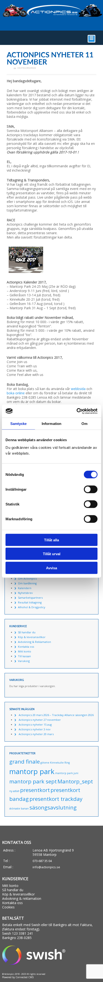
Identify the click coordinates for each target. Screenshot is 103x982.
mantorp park (31, 771)
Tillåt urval (51, 554)
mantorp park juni (66, 773)
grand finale (24, 761)
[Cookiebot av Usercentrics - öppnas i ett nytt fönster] (76, 411)
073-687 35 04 (42, 861)
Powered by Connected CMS (18, 977)
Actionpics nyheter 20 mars (36, 734)
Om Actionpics (27, 578)
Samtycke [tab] (18, 424)
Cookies (8, 907)
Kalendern (24, 588)
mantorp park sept (33, 781)
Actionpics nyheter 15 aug (35, 724)
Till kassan (24, 656)
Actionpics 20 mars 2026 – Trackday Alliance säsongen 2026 (56, 715)
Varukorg (24, 661)
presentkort (35, 790)
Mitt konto (24, 651)
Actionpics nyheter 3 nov (35, 729)
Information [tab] (51, 424)
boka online (16, 393)
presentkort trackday (55, 799)
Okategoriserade (26, 68)
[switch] (90, 489)
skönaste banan (19, 808)
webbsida (78, 388)
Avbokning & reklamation (21, 898)
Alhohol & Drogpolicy (31, 607)
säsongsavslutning (53, 807)
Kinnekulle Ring (60, 762)
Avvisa (51, 568)
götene (44, 762)
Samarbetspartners (30, 597)
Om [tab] (84, 424)
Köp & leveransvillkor (32, 637)
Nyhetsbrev (25, 593)
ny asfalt (14, 791)
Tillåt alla (51, 540)
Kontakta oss (26, 646)
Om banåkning (27, 583)
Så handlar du (26, 632)
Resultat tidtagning (30, 602)
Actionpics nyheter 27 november (40, 720)
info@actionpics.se (46, 867)
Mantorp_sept (75, 781)
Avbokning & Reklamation (34, 642)
